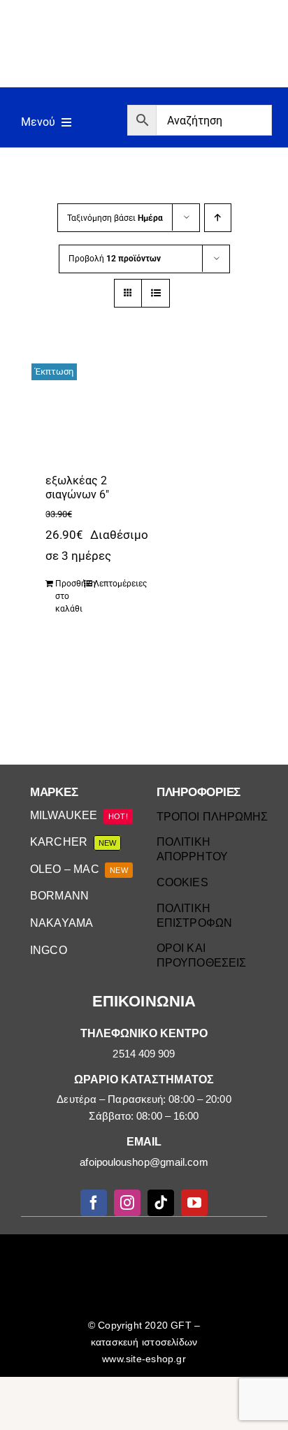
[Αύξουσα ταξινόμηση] (217, 217)
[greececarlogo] (146, 1250)
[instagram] (127, 1203)
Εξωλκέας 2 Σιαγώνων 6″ (77, 488)
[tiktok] (160, 1203)
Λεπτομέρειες (107, 583)
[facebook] (93, 1203)
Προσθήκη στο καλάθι (68, 596)
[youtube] (194, 1203)
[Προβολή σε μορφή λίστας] (155, 293)
